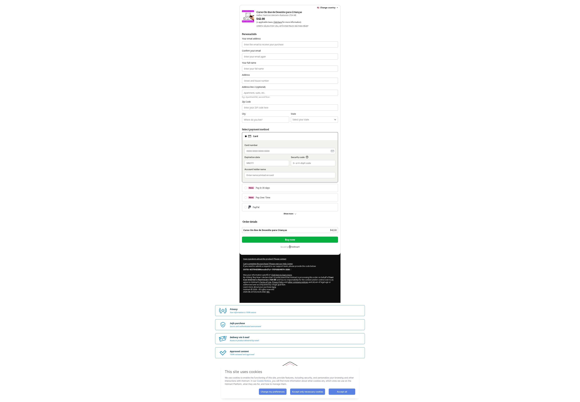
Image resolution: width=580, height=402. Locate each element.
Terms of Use (265, 282)
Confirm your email (251, 50)
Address (246, 74)
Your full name (249, 62)
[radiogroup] (290, 171)
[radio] (246, 136)
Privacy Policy (278, 282)
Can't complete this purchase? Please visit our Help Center (268, 263)
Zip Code (246, 101)
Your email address (251, 38)
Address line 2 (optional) (254, 86)
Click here (278, 22)
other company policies (298, 282)
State (293, 113)
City (244, 113)
